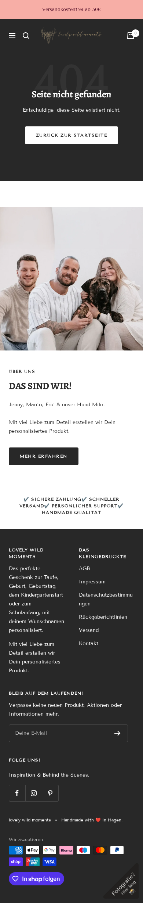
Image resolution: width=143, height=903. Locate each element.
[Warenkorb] (130, 35)
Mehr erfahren (43, 456)
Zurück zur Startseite (71, 135)
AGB (84, 568)
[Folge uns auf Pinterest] (50, 793)
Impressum (92, 582)
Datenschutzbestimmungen (106, 599)
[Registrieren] (117, 733)
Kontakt (88, 643)
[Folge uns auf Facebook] (17, 793)
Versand (89, 630)
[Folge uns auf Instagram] (33, 793)
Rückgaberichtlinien (103, 617)
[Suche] (26, 35)
